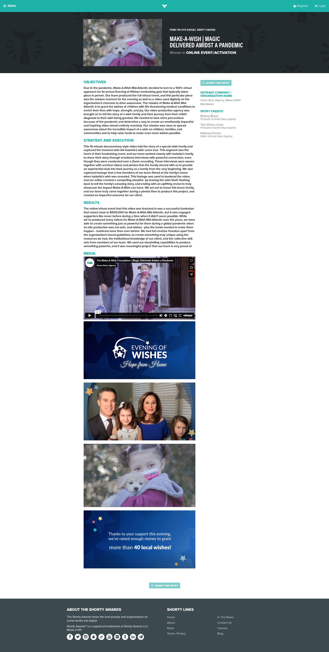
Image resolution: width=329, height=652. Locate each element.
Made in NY (74, 630)
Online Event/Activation (211, 52)
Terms (171, 633)
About (171, 623)
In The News (225, 617)
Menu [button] (12, 6)
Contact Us (224, 623)
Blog (220, 633)
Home (171, 617)
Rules (170, 628)
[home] (164, 6)
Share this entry (217, 82)
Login (322, 6)
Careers (222, 628)
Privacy (181, 633)
